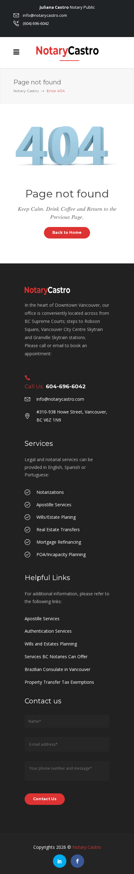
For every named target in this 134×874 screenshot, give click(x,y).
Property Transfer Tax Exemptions (59, 682)
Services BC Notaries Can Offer (56, 656)
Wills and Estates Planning (51, 644)
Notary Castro (26, 90)
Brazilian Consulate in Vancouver (57, 669)
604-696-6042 (66, 386)
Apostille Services (42, 618)
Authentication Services (48, 631)
